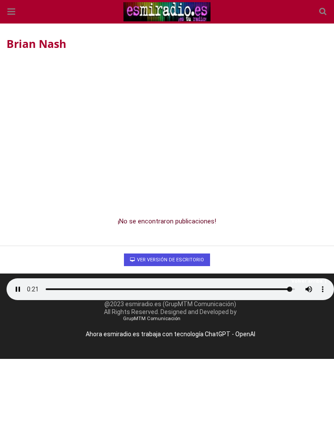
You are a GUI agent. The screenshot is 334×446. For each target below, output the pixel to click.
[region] (167, 131)
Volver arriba (307, 281)
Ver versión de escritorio (170, 260)
